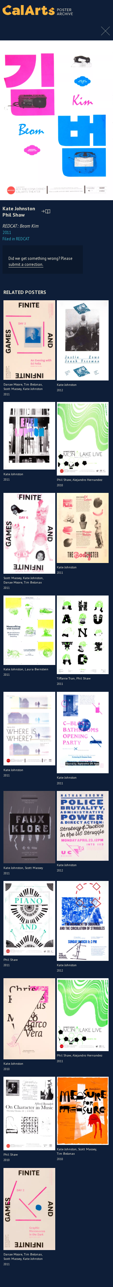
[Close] (105, 34)
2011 (7, 232)
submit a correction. (25, 264)
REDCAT (16, 239)
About (103, 10)
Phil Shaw (14, 215)
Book (102, 15)
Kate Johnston (19, 208)
